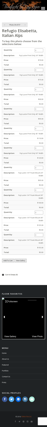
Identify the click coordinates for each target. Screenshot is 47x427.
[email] (32, 399)
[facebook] (4, 399)
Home (4, 353)
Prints (4, 382)
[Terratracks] (21, 8)
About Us (5, 359)
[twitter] (11, 399)
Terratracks (26, 417)
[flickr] (18, 399)
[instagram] (25, 399)
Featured (5, 365)
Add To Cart (8, 260)
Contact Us (6, 376)
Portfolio (5, 371)
